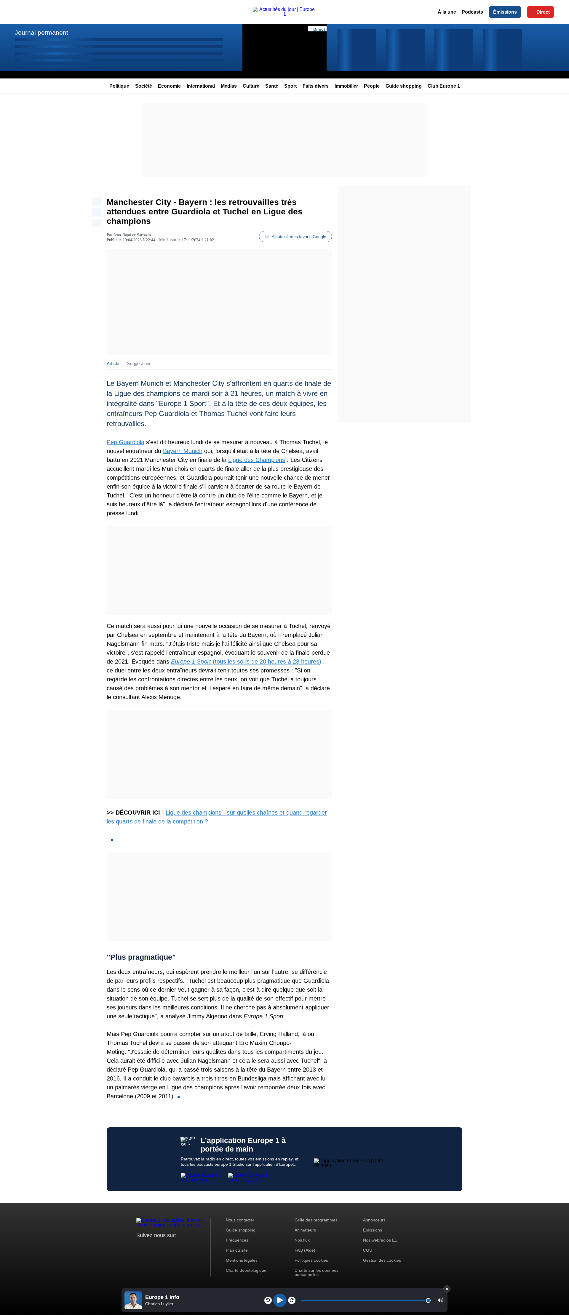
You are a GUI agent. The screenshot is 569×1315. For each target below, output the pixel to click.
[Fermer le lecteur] (446, 1288)
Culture (251, 86)
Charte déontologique (246, 1270)
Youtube (170, 1246)
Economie (169, 86)
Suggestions (139, 363)
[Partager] (96, 201)
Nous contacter (240, 1220)
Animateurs (305, 1230)
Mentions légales (242, 1260)
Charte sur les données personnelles (316, 1272)
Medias (229, 86)
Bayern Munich (182, 451)
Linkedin (190, 1246)
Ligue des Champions (256, 460)
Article (113, 363)
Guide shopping (404, 86)
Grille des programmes (316, 1220)
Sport (290, 86)
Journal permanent (41, 32)
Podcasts (472, 12)
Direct (543, 12)
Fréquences (237, 1240)
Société (143, 86)
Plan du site (237, 1250)
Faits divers (316, 86)
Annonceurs (374, 1220)
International (201, 86)
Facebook (160, 1246)
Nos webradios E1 (380, 1240)
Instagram (150, 1246)
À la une (447, 12)
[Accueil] (284, 14)
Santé (271, 86)
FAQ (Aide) (305, 1250)
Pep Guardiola (125, 442)
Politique (119, 86)
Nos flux (302, 1240)
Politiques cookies (311, 1260)
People (372, 86)
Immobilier (346, 86)
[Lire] (280, 1300)
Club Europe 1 (444, 86)
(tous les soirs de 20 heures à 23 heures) (246, 661)
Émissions (505, 12)
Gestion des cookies (382, 1260)
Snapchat (180, 1246)
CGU (367, 1250)
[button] (441, 1300)
